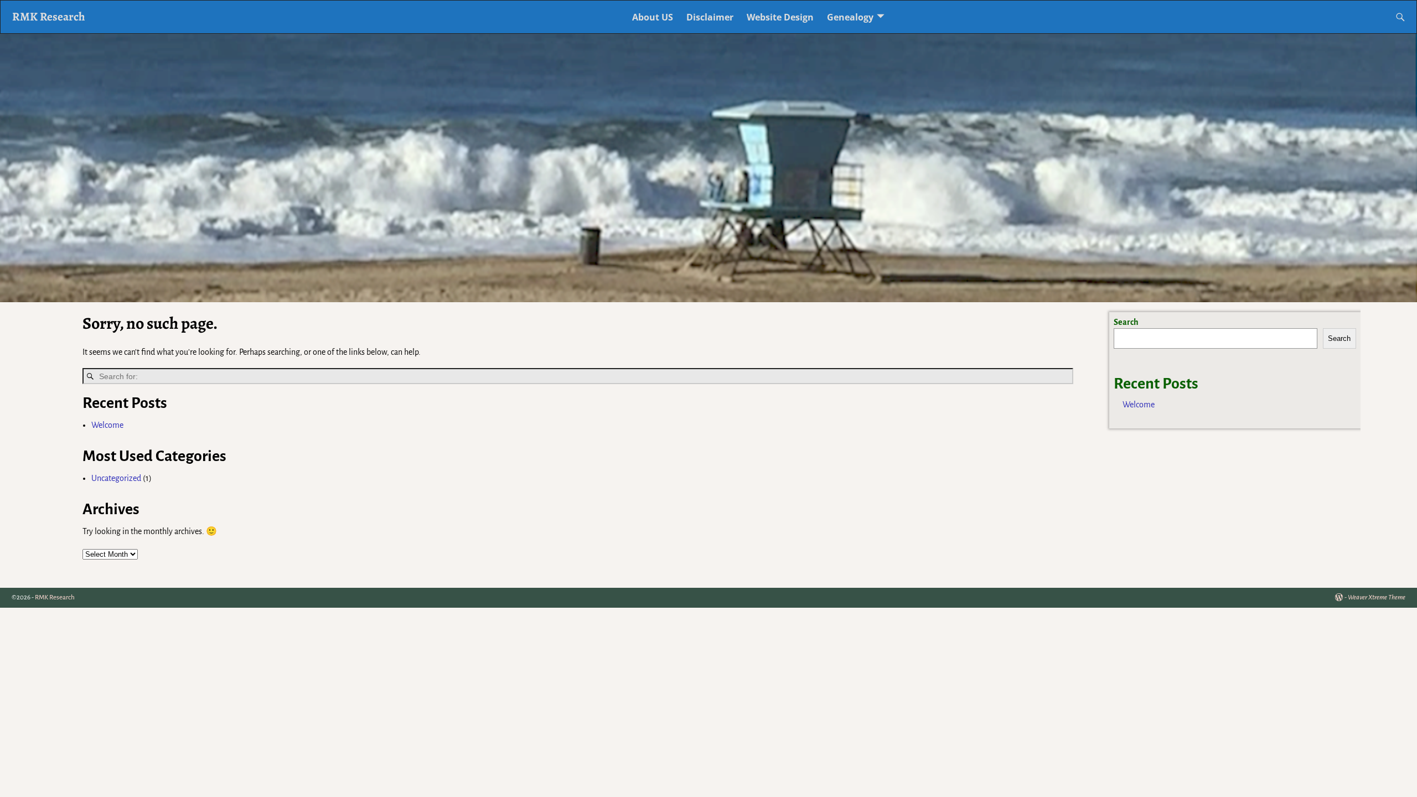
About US (652, 17)
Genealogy (850, 17)
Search (1126, 322)
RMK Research (48, 16)
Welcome (107, 425)
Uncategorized (116, 478)
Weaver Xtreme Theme (1376, 597)
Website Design (780, 17)
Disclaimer (709, 17)
